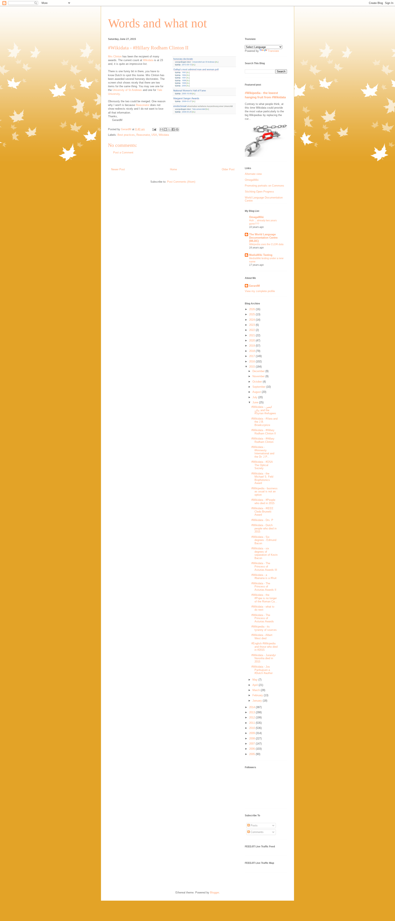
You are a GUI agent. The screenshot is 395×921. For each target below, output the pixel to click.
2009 (252, 733)
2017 (252, 356)
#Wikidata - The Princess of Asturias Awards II (263, 586)
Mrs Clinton (115, 56)
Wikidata (148, 60)
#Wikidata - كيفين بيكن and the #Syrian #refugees (263, 410)
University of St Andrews (127, 90)
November (258, 376)
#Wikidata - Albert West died (261, 636)
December (258, 371)
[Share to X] (169, 129)
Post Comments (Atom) (181, 181)
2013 (252, 712)
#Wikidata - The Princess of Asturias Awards (262, 618)
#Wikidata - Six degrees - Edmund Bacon (263, 540)
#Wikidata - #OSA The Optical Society (262, 465)
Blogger (214, 892)
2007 (252, 743)
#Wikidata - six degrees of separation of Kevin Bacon (264, 553)
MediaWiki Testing (260, 254)
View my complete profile (260, 291)
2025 (252, 314)
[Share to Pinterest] (177, 129)
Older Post (228, 169)
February (258, 695)
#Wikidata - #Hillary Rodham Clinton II (263, 432)
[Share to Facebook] (173, 129)
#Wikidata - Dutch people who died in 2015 (263, 528)
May (255, 679)
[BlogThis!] (165, 129)
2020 (252, 340)
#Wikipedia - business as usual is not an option (264, 491)
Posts (254, 825)
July (255, 397)
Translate (273, 50)
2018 (252, 351)
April (255, 685)
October (257, 381)
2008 (252, 738)
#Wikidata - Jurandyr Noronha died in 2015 (263, 658)
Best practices (126, 134)
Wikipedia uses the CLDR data (266, 244)
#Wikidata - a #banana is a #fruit (263, 576)
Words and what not (157, 23)
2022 (252, 330)
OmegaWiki (252, 179)
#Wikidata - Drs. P (262, 520)
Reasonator (142, 105)
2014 (252, 707)
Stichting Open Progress (259, 191)
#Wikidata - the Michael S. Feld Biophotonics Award (262, 478)
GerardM (254, 285)
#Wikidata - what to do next (262, 608)
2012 (252, 717)
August (257, 391)
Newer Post (118, 169)
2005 (252, 754)
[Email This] (161, 129)
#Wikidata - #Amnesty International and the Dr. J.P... (262, 451)
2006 (252, 748)
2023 (252, 324)
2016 (252, 361)
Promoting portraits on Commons (264, 185)
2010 (252, 728)
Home (173, 169)
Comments (257, 832)
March (256, 690)
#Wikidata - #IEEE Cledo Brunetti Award (262, 511)
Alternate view (253, 173)
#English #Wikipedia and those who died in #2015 (264, 646)
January (257, 700)
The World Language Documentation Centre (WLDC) (263, 237)
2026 (252, 309)
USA (154, 134)
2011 (252, 722)
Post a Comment (123, 152)
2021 (252, 335)
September (259, 386)
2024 (252, 319)
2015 (252, 366)
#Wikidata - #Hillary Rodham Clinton (262, 440)
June (255, 402)
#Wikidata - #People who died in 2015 (263, 501)
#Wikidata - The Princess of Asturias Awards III (264, 566)
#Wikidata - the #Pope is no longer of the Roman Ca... (264, 598)
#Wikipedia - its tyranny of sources (264, 628)
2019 (252, 345)
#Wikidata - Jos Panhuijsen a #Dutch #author (262, 670)
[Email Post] (154, 129)
